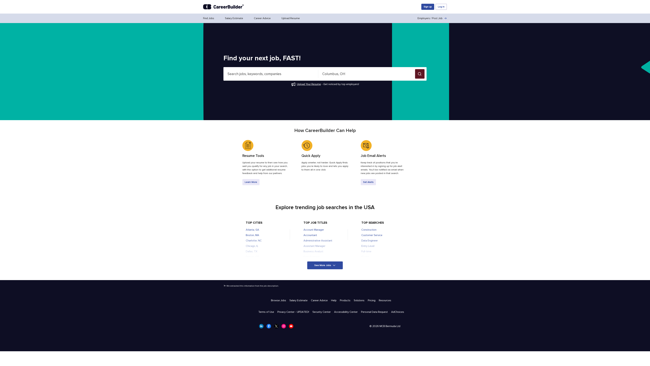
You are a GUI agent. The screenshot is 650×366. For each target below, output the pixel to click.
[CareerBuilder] (223, 6)
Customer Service (371, 235)
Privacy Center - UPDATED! (293, 312)
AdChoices (397, 312)
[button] (420, 74)
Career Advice (262, 18)
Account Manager (314, 229)
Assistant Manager (314, 246)
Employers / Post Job (430, 18)
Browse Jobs (278, 300)
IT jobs (365, 257)
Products (345, 300)
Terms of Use (266, 312)
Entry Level (367, 246)
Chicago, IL (252, 246)
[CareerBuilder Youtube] (292, 327)
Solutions (359, 300)
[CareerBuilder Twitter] (277, 327)
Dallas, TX (251, 251)
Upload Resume (290, 18)
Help (334, 300)
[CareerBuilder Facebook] (270, 327)
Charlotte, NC (254, 240)
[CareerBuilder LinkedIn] (262, 327)
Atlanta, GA (252, 229)
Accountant (310, 235)
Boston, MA (252, 235)
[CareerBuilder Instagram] (284, 327)
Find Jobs (208, 18)
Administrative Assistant (318, 240)
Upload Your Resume (309, 84)
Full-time (366, 251)
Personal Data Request (374, 312)
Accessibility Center (346, 312)
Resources (385, 300)
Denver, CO (252, 257)
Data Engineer (312, 257)
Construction (368, 229)
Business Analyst (313, 251)
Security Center (321, 312)
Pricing (371, 300)
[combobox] (270, 74)
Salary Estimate (234, 18)
